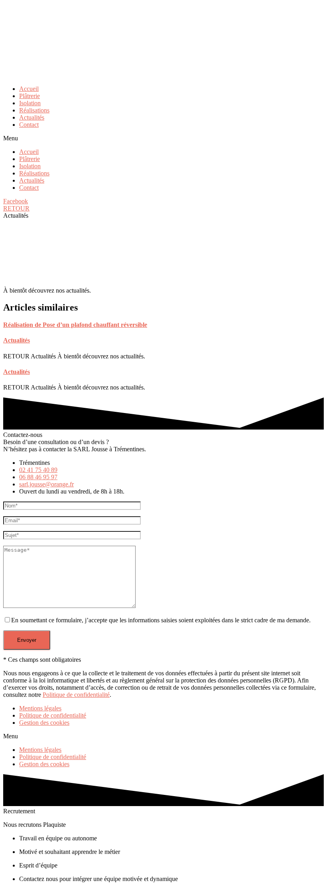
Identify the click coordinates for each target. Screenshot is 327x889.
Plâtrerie (29, 95)
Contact (29, 124)
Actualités (31, 117)
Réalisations (34, 110)
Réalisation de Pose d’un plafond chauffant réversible (75, 324)
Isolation (30, 103)
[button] (163, 138)
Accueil (29, 88)
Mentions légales (40, 708)
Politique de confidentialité (76, 694)
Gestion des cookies (44, 722)
